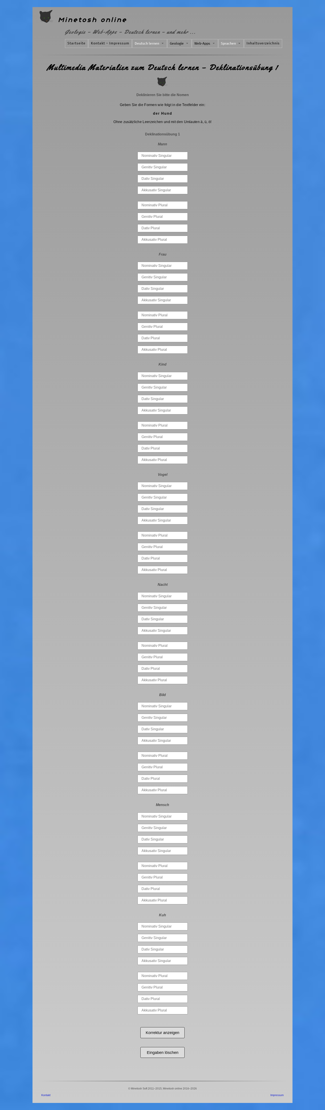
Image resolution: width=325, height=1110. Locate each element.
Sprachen (228, 43)
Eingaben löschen (162, 1052)
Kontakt (45, 1095)
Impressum (277, 1095)
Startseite (76, 43)
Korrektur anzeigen (162, 1032)
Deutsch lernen (147, 43)
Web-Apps (202, 43)
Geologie (177, 43)
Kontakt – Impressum (110, 43)
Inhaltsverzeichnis (263, 43)
